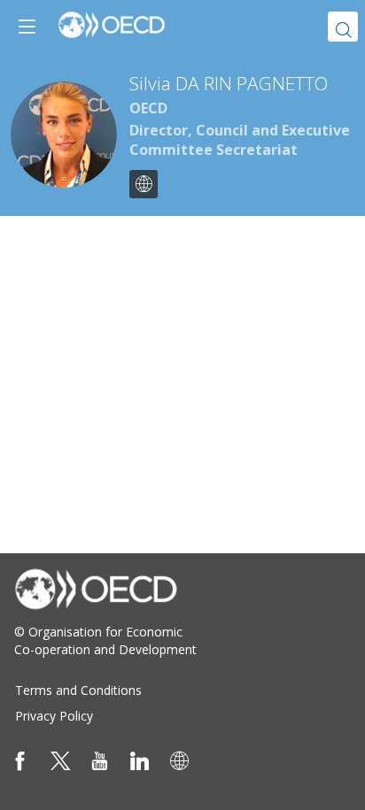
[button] (26, 26)
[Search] (343, 27)
